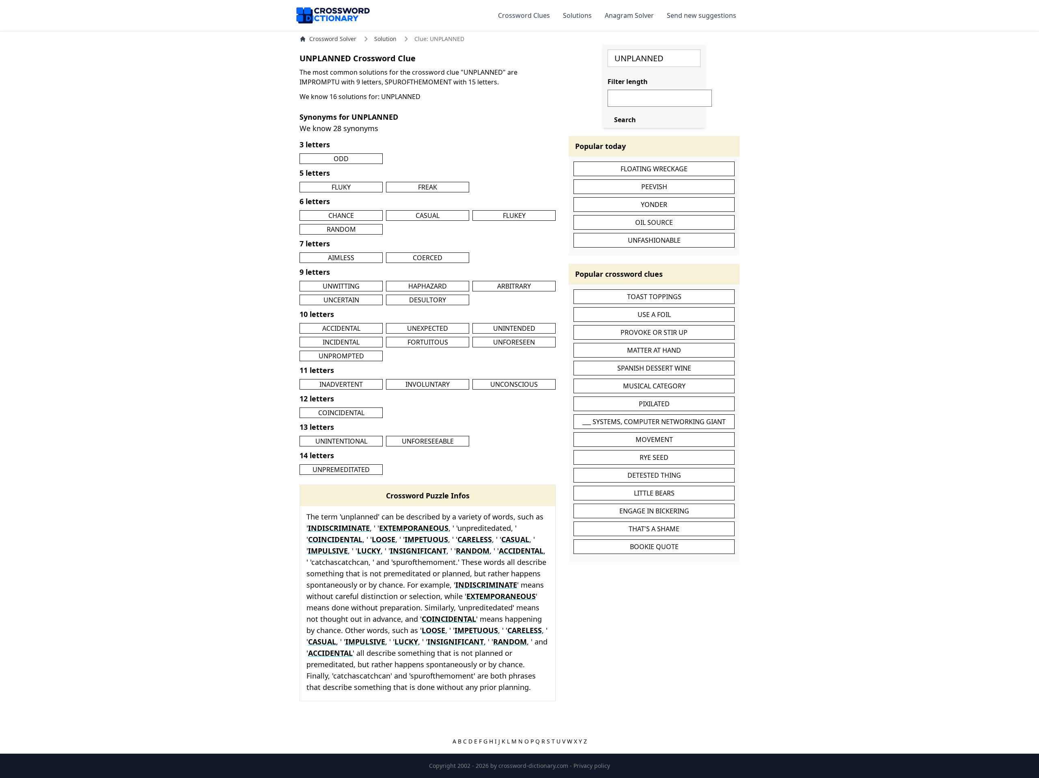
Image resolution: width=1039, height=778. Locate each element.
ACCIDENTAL (341, 328)
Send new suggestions (701, 15)
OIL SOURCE (654, 222)
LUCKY (369, 551)
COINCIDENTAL (341, 412)
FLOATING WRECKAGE (654, 168)
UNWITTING (341, 286)
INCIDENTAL (341, 342)
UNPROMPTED (341, 355)
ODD (341, 158)
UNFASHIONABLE (654, 240)
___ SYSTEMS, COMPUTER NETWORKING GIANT (654, 421)
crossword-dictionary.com (534, 765)
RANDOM (341, 229)
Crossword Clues (524, 15)
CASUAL (428, 215)
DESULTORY (427, 299)
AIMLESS (341, 257)
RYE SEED (654, 457)
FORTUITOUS (427, 342)
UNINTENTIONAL (341, 441)
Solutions (577, 15)
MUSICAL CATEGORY (654, 385)
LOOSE (383, 539)
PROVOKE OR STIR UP (654, 332)
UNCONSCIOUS (514, 384)
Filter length (628, 81)
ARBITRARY (514, 286)
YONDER (654, 204)
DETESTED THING (654, 475)
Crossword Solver (332, 39)
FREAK (427, 187)
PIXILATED (654, 403)
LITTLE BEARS (654, 493)
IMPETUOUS (426, 539)
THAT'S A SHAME (654, 528)
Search (625, 119)
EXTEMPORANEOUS (413, 528)
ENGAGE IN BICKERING (654, 510)
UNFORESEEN (514, 342)
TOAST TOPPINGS (654, 296)
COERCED (427, 257)
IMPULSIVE (328, 551)
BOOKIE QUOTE (654, 546)
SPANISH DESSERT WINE (654, 368)
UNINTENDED (514, 328)
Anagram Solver (629, 15)
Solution (385, 39)
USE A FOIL (654, 314)
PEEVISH (654, 186)
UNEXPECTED (427, 328)
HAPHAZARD (427, 286)
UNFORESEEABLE (428, 441)
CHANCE (341, 215)
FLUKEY (514, 215)
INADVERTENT (341, 384)
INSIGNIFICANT (418, 551)
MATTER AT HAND (654, 350)
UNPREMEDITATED (341, 469)
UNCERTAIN (341, 299)
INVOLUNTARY (427, 384)
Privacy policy (591, 765)
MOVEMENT (654, 439)
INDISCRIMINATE (339, 528)
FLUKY (341, 187)
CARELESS (474, 539)
